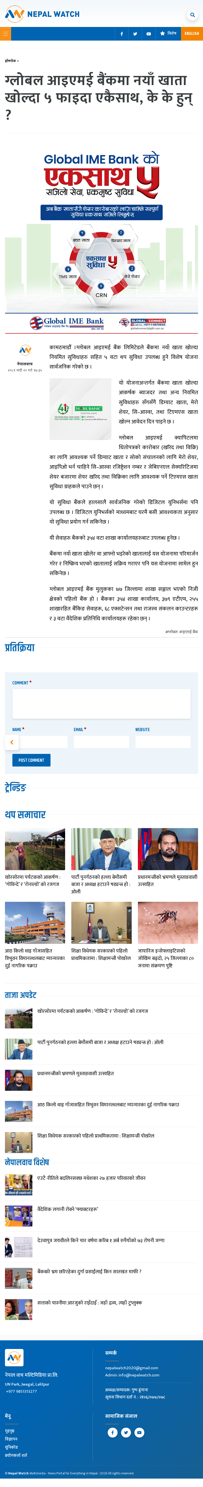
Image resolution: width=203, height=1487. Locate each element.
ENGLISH (192, 34)
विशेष (172, 33)
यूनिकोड (11, 1447)
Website (142, 729)
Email (80, 729)
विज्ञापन (11, 1439)
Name (18, 729)
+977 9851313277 (21, 1391)
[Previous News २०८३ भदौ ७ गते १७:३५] (12, 742)
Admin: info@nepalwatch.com (132, 1375)
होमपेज (12, 61)
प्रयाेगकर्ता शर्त (16, 1455)
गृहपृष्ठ (9, 1431)
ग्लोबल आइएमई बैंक (183, 632)
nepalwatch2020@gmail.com (131, 1368)
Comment (22, 683)
